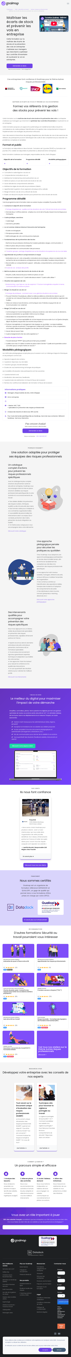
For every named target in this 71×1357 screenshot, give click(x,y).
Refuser (59, 1350)
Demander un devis (19, 66)
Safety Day (6, 1272)
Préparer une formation (44, 1284)
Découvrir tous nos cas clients (35, 865)
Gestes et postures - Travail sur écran (9, 1305)
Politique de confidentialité (41, 1308)
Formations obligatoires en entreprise (41, 1268)
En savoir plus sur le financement (35, 920)
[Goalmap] (10, 3)
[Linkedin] (55, 1333)
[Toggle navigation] (68, 3)
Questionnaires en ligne (25, 1284)
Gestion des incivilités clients (9, 1298)
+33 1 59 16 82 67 (41, 436)
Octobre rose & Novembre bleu (7, 1276)
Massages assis (8, 1313)
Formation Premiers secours (9, 1285)
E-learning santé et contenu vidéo (25, 1294)
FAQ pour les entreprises (41, 1277)
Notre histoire (24, 1267)
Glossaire (40, 1273)
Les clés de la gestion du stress (9, 1293)
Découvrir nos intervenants (17, 677)
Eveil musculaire (7, 1289)
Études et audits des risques (26, 1289)
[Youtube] (59, 1333)
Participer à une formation (41, 1287)
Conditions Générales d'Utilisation (43, 1298)
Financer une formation (44, 1281)
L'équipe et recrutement (23, 1271)
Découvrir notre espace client (22, 746)
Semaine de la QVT (8, 1269)
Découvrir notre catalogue (17, 531)
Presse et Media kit (25, 1274)
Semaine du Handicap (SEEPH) (9, 1280)
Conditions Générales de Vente (43, 1303)
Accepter (45, 1350)
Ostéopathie (6, 1309)
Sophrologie (6, 1302)
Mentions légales (42, 1312)
